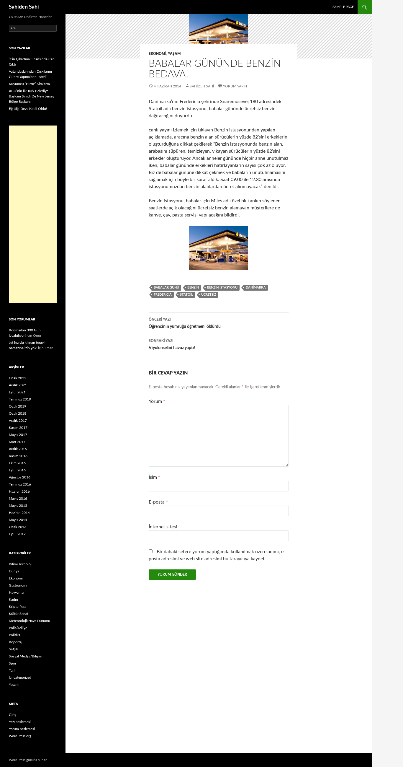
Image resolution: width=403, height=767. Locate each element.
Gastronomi (18, 585)
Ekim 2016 (17, 463)
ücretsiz (208, 294)
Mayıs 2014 (18, 520)
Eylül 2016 (17, 470)
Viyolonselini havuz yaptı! (172, 344)
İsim (154, 477)
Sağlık (13, 649)
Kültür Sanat (18, 613)
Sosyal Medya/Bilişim (25, 656)
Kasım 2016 (18, 456)
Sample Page (343, 7)
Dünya (14, 571)
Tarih (13, 670)
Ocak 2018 (17, 413)
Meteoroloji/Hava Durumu (29, 621)
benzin (193, 287)
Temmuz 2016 (20, 484)
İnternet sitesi (163, 527)
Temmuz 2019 (20, 399)
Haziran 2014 (19, 512)
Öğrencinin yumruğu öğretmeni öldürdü (185, 323)
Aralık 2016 (18, 449)
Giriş (12, 714)
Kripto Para (17, 606)
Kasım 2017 (18, 427)
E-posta (158, 502)
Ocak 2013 (17, 527)
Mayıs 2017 (18, 435)
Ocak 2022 (17, 378)
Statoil (186, 294)
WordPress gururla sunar (28, 760)
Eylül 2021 (17, 392)
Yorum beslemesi (22, 729)
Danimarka (256, 287)
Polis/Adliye (18, 628)
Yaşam (174, 54)
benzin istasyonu (222, 287)
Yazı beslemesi (20, 722)
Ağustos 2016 (19, 477)
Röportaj (15, 642)
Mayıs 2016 (18, 498)
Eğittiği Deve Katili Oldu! (28, 108)
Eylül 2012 (17, 534)
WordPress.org (20, 736)
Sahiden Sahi (24, 7)
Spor (12, 663)
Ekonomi (157, 54)
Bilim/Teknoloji (20, 564)
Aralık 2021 (18, 385)
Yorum (157, 401)
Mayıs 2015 (18, 505)
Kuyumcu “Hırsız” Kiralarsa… (31, 84)
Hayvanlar (16, 592)
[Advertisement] (33, 214)
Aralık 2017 (18, 420)
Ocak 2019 (17, 406)
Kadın (13, 599)
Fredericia (163, 294)
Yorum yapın (235, 86)
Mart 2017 (17, 442)
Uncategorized (20, 677)
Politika (14, 635)
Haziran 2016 (19, 491)
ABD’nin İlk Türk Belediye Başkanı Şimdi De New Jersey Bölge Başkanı (31, 96)
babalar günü (166, 287)
